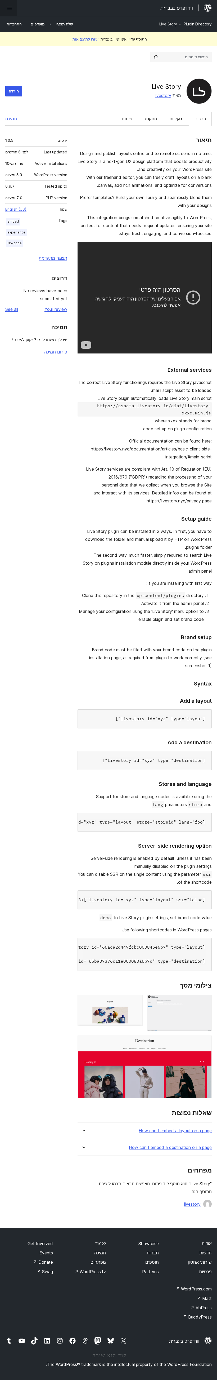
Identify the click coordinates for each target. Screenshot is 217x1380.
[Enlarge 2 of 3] (135, 1002)
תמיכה (11, 118)
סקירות (175, 118)
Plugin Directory (198, 24)
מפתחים (98, 1262)
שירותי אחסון (200, 1262)
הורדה (14, 91)
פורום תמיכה (55, 352)
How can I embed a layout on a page (175, 1130)
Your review (55, 309)
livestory (163, 95)
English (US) (15, 209)
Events (46, 1252)
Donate (43, 1262)
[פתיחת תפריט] (8, 8)
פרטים (200, 118)
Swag (45, 1271)
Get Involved (40, 1243)
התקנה (151, 118)
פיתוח (127, 118)
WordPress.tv (90, 1271)
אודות (207, 1243)
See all (11, 309)
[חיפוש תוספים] (155, 57)
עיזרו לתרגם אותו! (84, 39)
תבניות (153, 1252)
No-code (14, 243)
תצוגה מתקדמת (53, 258)
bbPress (201, 1307)
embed (13, 221)
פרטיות (205, 1271)
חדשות (205, 1252)
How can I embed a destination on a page (170, 1147)
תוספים (152, 1262)
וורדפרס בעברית (184, 1341)
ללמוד (100, 1243)
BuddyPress (197, 1317)
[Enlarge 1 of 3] (204, 1002)
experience (16, 232)
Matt (204, 1298)
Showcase (148, 1243)
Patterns (150, 1271)
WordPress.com (194, 1288)
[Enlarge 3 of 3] (204, 1042)
